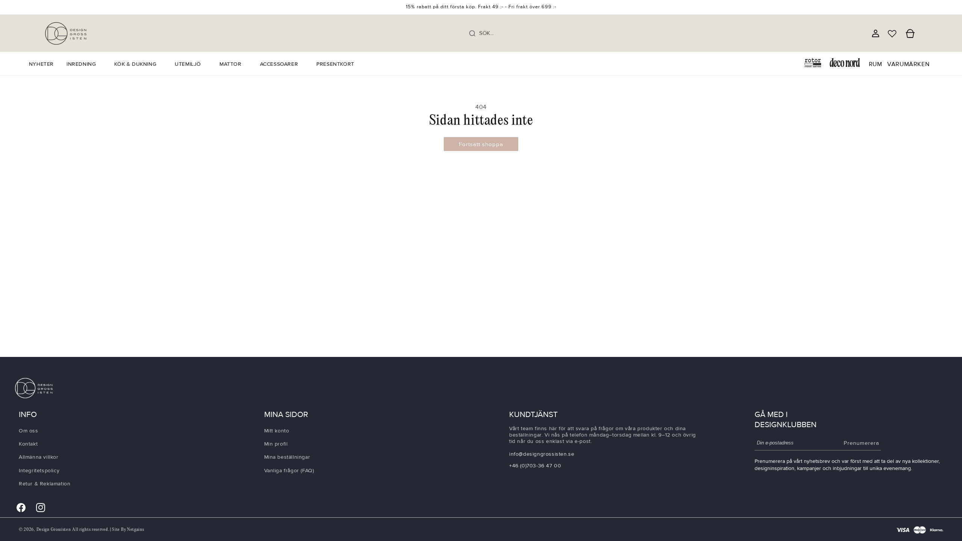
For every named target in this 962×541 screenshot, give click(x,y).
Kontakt (28, 444)
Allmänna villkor (39, 457)
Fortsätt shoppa (481, 144)
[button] (84, 64)
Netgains (135, 529)
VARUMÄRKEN (908, 64)
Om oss (28, 431)
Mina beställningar (287, 457)
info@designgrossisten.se (541, 454)
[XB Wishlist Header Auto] (892, 33)
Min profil (276, 444)
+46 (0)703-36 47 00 (535, 465)
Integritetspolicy (39, 470)
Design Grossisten (53, 529)
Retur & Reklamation (44, 484)
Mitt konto (276, 431)
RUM (875, 64)
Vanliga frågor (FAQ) (289, 470)
